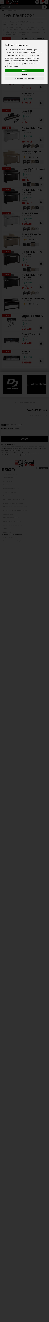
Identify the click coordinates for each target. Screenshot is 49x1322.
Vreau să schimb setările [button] (24, 78)
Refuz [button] (24, 75)
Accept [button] (24, 71)
